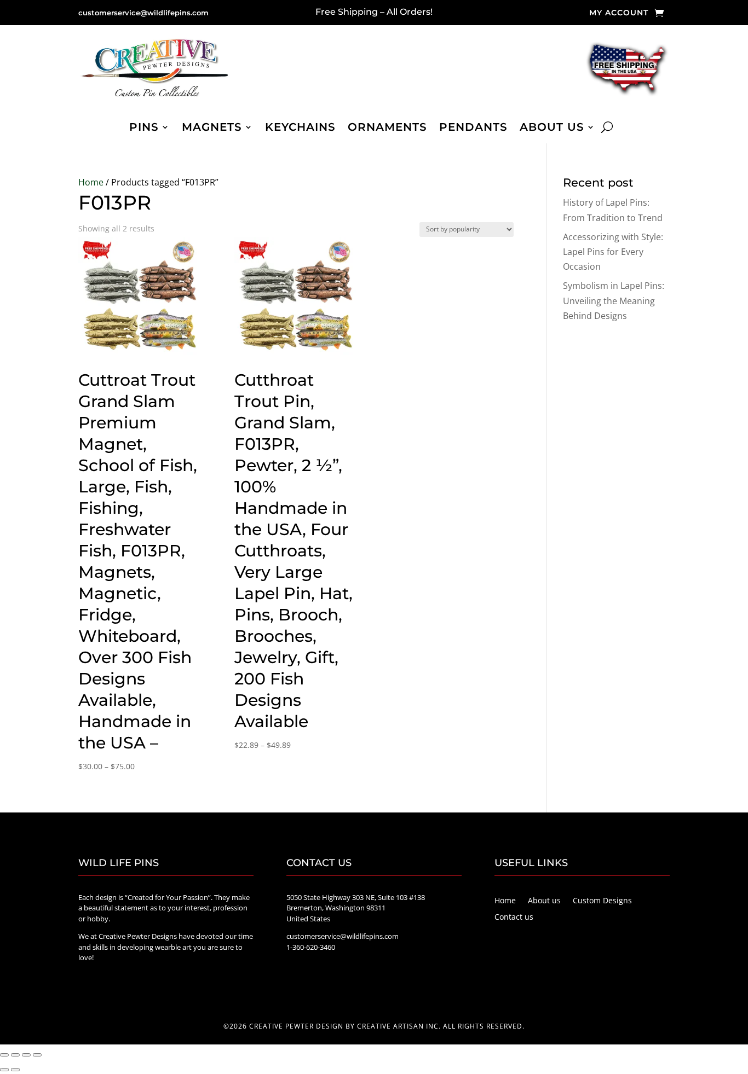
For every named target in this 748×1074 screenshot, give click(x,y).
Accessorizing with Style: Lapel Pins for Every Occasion (613, 251)
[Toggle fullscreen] (15, 1054)
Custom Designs (602, 901)
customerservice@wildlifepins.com (143, 12)
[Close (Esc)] (37, 1054)
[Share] (26, 1054)
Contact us (513, 917)
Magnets (212, 128)
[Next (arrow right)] (15, 1069)
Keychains (300, 128)
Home (90, 182)
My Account (618, 13)
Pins (144, 128)
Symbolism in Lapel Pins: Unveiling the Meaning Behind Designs (613, 300)
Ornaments (387, 128)
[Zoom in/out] (4, 1054)
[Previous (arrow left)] (4, 1069)
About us (552, 128)
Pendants (473, 128)
